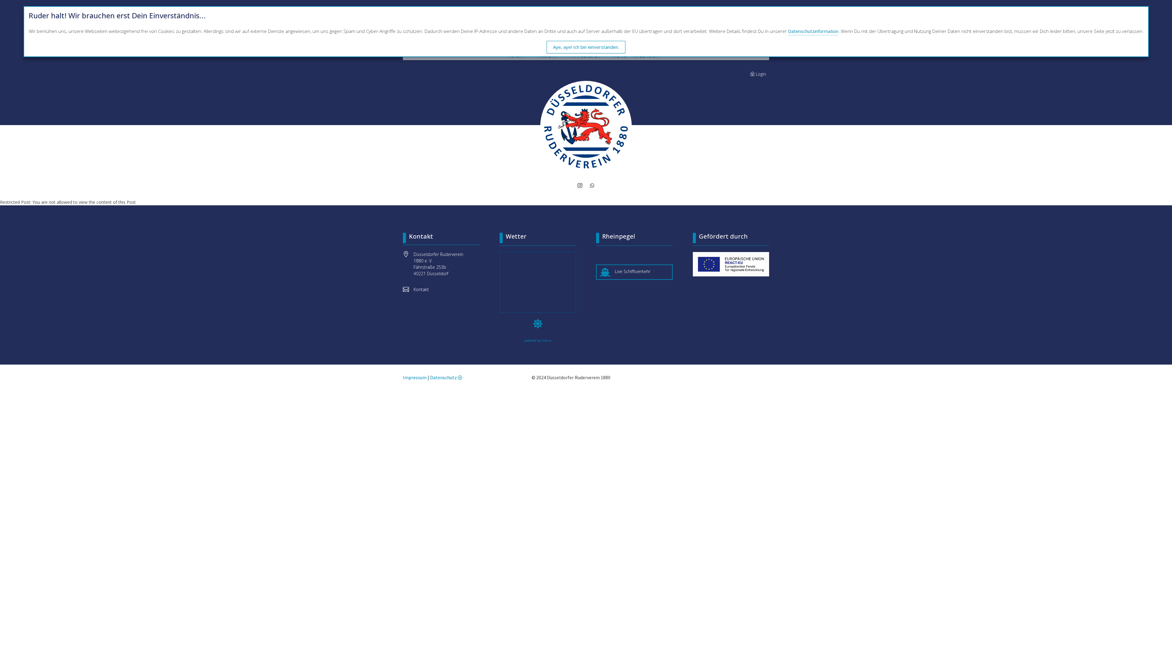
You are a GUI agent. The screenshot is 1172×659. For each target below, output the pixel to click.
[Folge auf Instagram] (580, 185)
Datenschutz (443, 377)
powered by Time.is (537, 340)
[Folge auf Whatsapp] (592, 185)
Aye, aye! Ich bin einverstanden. (586, 47)
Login (761, 74)
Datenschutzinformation (813, 31)
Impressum (415, 377)
